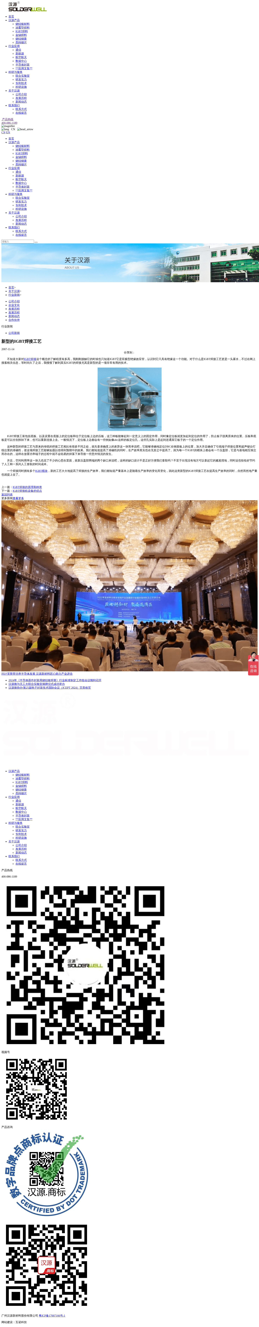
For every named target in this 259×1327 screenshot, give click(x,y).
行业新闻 (14, 294)
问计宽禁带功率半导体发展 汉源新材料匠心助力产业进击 (37, 673)
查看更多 (18, 498)
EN (8, 132)
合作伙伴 (14, 319)
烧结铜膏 (21, 38)
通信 (18, 49)
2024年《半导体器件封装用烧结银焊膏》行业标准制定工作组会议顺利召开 (54, 680)
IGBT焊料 (22, 31)
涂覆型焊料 (23, 27)
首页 (11, 16)
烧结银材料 (23, 23)
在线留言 (21, 112)
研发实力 (21, 79)
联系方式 (21, 109)
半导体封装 (23, 64)
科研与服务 (15, 72)
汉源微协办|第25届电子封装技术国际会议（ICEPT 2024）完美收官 (49, 687)
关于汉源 (14, 90)
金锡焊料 (21, 35)
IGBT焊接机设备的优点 (27, 490)
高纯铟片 (21, 42)
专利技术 (21, 83)
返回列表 (7, 494)
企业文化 (14, 305)
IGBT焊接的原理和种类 (27, 487)
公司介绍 (21, 94)
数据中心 (21, 60)
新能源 (20, 53)
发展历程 (21, 97)
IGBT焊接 (30, 359)
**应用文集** (24, 68)
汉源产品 (14, 20)
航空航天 (21, 57)
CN (3, 132)
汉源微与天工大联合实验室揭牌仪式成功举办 (36, 683)
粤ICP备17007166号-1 (52, 1315)
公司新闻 (14, 332)
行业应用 (14, 46)
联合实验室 (23, 75)
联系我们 (14, 105)
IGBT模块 (41, 470)
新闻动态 (21, 101)
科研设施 (21, 86)
